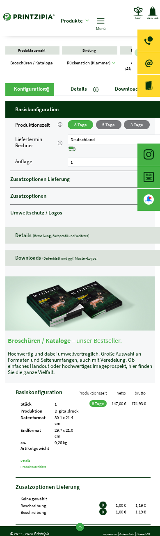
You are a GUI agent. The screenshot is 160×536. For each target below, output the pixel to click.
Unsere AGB (140, 530)
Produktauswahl (32, 53)
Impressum (96, 530)
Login (126, 28)
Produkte (75, 21)
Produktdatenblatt (41, 466)
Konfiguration (30, 89)
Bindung (89, 53)
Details (79, 89)
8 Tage (80, 125)
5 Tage (108, 125)
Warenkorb (148, 23)
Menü (104, 28)
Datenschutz (118, 530)
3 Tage (136, 125)
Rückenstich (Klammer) (89, 68)
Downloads (128, 89)
